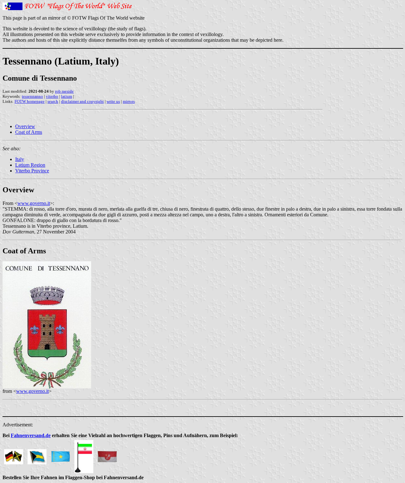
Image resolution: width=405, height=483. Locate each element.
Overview (25, 126)
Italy (19, 159)
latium (66, 96)
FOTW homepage (30, 101)
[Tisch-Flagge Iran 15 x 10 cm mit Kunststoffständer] (84, 455)
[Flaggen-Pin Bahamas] (37, 455)
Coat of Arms (28, 132)
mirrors (129, 101)
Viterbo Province (32, 170)
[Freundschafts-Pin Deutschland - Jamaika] (14, 455)
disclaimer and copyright (82, 101)
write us (113, 101)
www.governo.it (33, 203)
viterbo (52, 96)
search (52, 101)
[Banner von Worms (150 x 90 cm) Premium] (107, 455)
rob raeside (64, 91)
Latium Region (30, 165)
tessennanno (32, 96)
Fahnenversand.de (31, 435)
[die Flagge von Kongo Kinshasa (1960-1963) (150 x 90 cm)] (60, 455)
